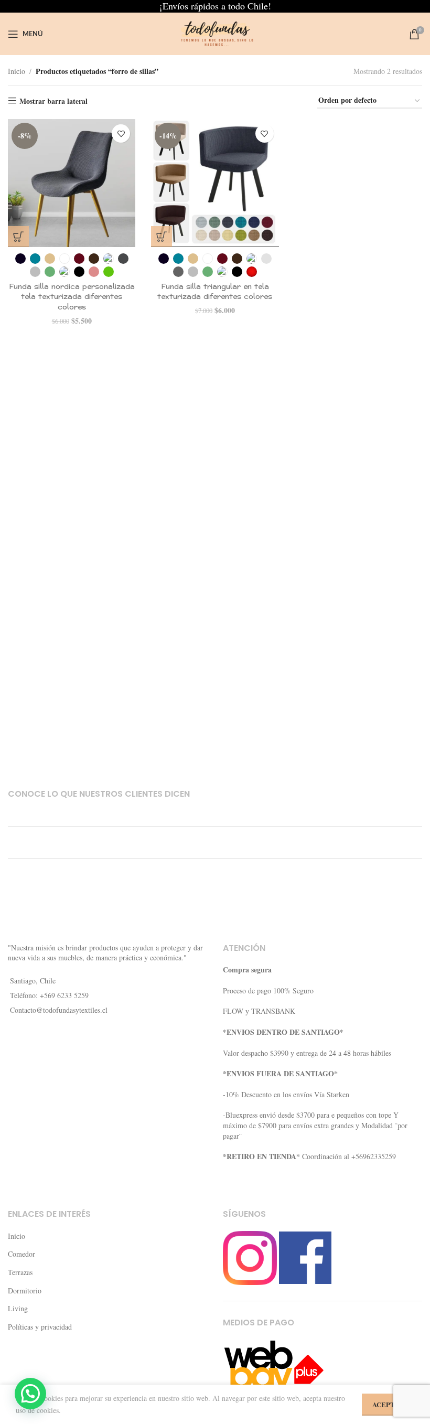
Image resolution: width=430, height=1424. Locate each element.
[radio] (20, 258)
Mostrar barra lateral (53, 101)
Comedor (21, 1254)
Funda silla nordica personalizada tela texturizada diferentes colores (72, 297)
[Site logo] (215, 33)
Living (18, 1308)
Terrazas (20, 1272)
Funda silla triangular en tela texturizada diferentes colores (214, 292)
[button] (30, 1393)
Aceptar (388, 1404)
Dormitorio (24, 1290)
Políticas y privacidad (40, 1327)
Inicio (16, 71)
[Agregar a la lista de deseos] (121, 133)
